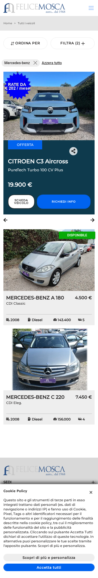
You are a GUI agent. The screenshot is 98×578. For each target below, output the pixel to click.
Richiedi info (64, 201)
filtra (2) (70, 43)
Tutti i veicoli (26, 23)
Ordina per (27, 43)
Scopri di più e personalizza (49, 557)
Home (7, 23)
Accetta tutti (49, 567)
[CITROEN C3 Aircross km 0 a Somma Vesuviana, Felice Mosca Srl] (49, 106)
